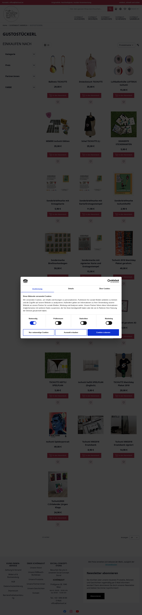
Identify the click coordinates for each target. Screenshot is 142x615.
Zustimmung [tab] (37, 289)
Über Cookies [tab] (104, 288)
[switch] (58, 323)
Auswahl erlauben (71, 332)
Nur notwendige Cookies (38, 332)
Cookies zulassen (103, 332)
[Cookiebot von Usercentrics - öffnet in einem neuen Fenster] (109, 281)
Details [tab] (71, 288)
